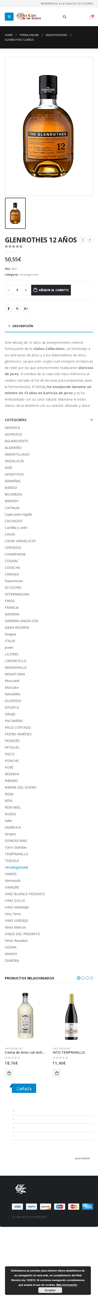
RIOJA (9, 794)
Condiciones (23, 1119)
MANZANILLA (15, 667)
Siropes (10, 834)
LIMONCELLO (15, 660)
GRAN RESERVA (17, 627)
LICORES (11, 654)
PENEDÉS (12, 740)
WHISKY (11, 954)
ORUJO (10, 714)
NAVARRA (12, 694)
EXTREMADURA (17, 594)
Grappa (10, 634)
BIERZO (11, 487)
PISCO (10, 754)
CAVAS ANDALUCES (20, 541)
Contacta (24, 1089)
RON (8, 800)
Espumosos (14, 581)
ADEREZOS (13, 434)
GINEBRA (12, 614)
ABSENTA (12, 427)
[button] (79, 978)
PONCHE (12, 760)
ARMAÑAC (13, 481)
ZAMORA (12, 960)
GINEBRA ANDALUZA (21, 621)
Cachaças (12, 507)
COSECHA (12, 567)
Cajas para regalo (18, 514)
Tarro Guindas (16, 847)
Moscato (12, 687)
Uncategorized (28, 274)
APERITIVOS (14, 474)
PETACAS (12, 747)
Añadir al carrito (54, 290)
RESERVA (12, 774)
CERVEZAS (13, 547)
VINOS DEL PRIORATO (22, 934)
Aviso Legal (22, 1111)
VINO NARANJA (17, 907)
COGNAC (12, 561)
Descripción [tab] (23, 326)
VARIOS (11, 874)
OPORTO (12, 707)
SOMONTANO (16, 840)
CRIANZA (12, 574)
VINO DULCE (15, 900)
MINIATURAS (15, 674)
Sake (8, 820)
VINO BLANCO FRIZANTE (25, 894)
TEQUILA (12, 860)
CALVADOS (13, 521)
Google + (26, 308)
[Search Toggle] (65, 17)
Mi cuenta (21, 1136)
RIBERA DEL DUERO (20, 787)
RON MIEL (13, 807)
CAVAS (10, 534)
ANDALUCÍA (14, 461)
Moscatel (12, 680)
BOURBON (13, 494)
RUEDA (10, 814)
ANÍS (8, 467)
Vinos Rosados (16, 940)
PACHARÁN (14, 720)
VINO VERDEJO (16, 920)
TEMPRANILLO (16, 854)
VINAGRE (12, 887)
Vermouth (12, 880)
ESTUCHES (13, 587)
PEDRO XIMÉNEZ (18, 734)
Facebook (8, 308)
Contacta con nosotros (31, 1127)
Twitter (17, 308)
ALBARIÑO (13, 447)
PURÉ (9, 767)
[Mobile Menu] (9, 17)
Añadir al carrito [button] (9, 1073)
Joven (9, 647)
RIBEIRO (11, 780)
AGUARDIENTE (16, 441)
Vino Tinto (13, 914)
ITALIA (10, 641)
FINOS (10, 601)
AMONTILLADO (17, 454)
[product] (25, 1016)
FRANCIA (12, 607)
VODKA (10, 947)
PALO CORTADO (18, 727)
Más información (66, 1285)
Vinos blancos (15, 927)
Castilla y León (16, 527)
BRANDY (12, 501)
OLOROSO (13, 700)
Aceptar (50, 1290)
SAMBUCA (13, 827)
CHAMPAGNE (15, 554)
